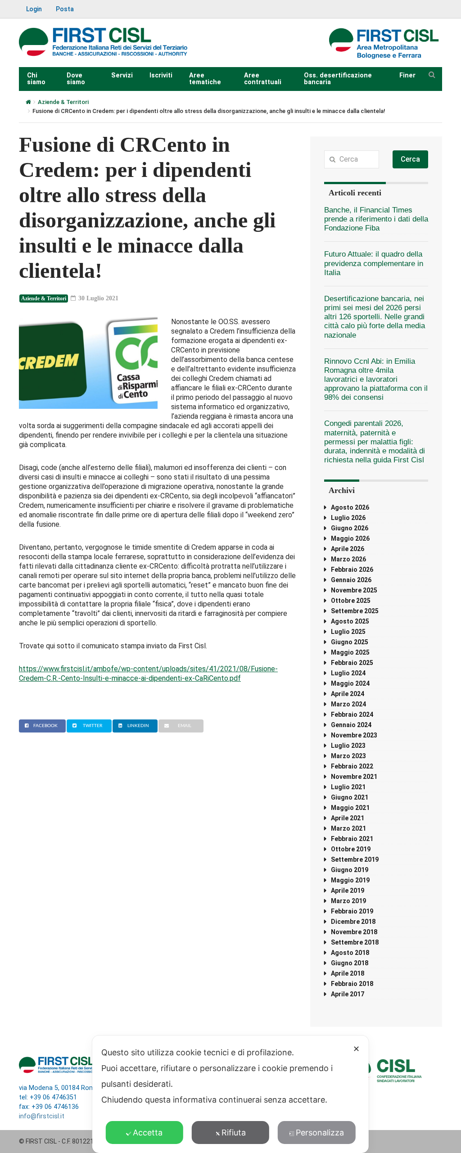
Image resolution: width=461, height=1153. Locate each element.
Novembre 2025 (354, 590)
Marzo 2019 (348, 900)
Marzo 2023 (348, 756)
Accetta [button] (148, 1132)
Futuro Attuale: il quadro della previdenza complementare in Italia (373, 263)
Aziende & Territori (63, 102)
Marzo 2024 (348, 704)
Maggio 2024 (350, 683)
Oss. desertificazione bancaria (338, 79)
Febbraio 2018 (352, 983)
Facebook (45, 725)
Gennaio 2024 (351, 724)
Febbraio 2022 (352, 766)
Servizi (122, 75)
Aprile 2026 (347, 548)
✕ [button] (356, 1049)
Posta (65, 9)
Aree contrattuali (262, 79)
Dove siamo (76, 79)
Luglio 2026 (348, 517)
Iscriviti (160, 75)
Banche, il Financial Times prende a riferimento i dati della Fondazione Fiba (376, 219)
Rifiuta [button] (233, 1132)
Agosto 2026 (350, 507)
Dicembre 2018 (353, 921)
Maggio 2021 (350, 807)
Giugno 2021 (349, 797)
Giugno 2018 (349, 963)
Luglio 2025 (348, 631)
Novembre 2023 (354, 735)
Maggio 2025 (350, 652)
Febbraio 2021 (352, 838)
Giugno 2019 (349, 869)
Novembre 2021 (354, 776)
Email (184, 725)
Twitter (92, 725)
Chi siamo (36, 79)
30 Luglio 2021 (97, 298)
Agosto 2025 (350, 621)
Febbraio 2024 (352, 714)
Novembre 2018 (354, 932)
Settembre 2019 (355, 859)
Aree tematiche (205, 79)
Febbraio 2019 (352, 911)
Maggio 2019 (350, 880)
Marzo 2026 (348, 559)
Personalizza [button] (320, 1132)
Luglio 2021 (348, 787)
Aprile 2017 (347, 994)
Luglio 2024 (348, 673)
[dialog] (230, 1094)
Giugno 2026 (349, 528)
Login (34, 9)
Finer (407, 75)
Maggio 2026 (350, 538)
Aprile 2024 (347, 693)
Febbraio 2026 (352, 569)
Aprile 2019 (347, 890)
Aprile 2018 (347, 973)
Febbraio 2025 (352, 662)
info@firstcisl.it (41, 1116)
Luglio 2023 (348, 745)
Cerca (410, 159)
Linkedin (138, 725)
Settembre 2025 (355, 611)
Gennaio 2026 (351, 579)
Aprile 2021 (347, 818)
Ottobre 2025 (351, 600)
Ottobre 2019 (351, 849)
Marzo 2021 (348, 828)
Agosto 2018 (350, 952)
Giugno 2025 (349, 642)
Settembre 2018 (355, 942)
